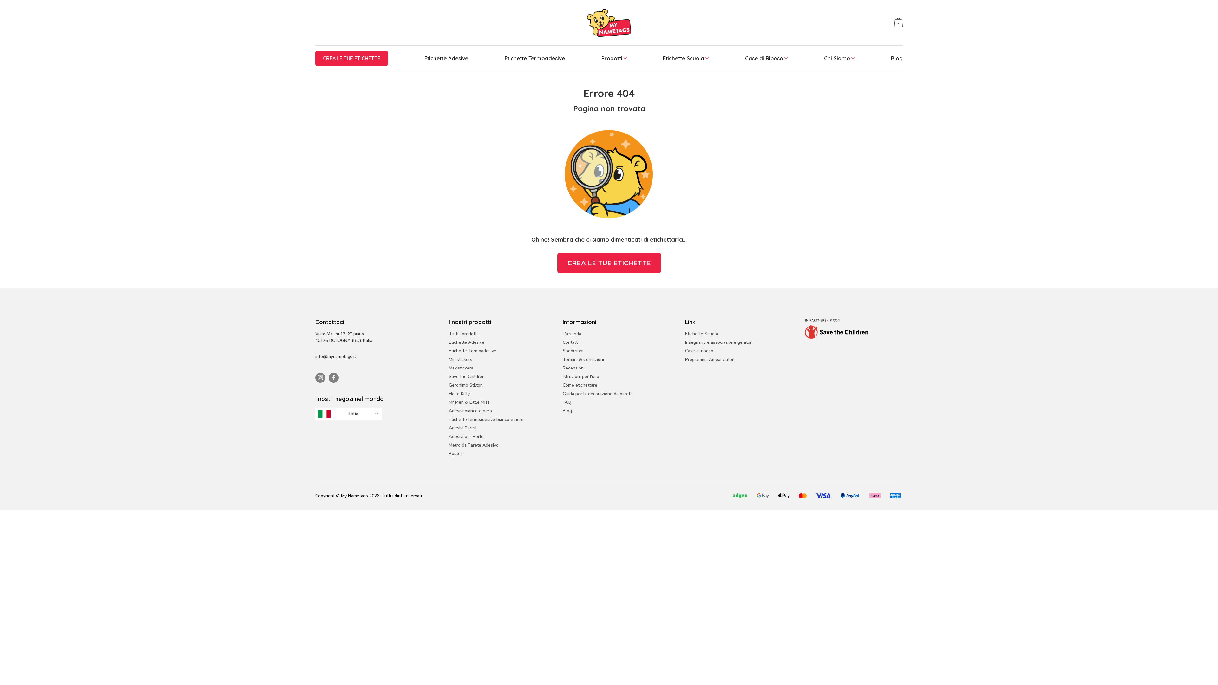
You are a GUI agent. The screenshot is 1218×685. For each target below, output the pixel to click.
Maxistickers (461, 368)
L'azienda (572, 334)
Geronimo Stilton (466, 385)
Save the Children (467, 377)
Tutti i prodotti (463, 334)
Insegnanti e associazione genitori (719, 342)
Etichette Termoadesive (535, 58)
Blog (897, 58)
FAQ (567, 402)
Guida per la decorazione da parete (598, 394)
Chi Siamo (837, 58)
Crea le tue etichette (351, 58)
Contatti (571, 342)
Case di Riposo (764, 58)
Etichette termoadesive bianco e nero (486, 419)
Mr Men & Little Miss (469, 402)
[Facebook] (334, 378)
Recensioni (574, 368)
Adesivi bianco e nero (470, 411)
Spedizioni (573, 351)
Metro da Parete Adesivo (474, 445)
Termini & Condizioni (583, 359)
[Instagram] (320, 378)
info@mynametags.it (335, 357)
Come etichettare (580, 385)
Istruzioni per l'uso (581, 377)
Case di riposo (699, 351)
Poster (455, 454)
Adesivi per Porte (466, 437)
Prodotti (611, 58)
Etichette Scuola (683, 58)
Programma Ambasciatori (710, 359)
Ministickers (460, 359)
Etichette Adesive (446, 58)
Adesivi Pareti (462, 428)
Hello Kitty (459, 394)
